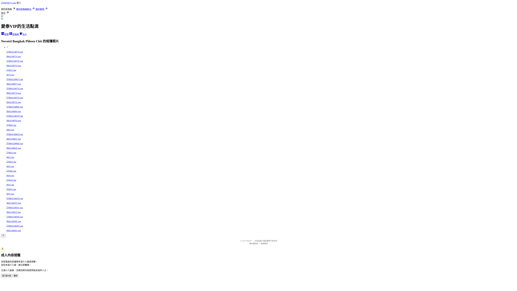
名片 (25, 34)
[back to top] (3, 235)
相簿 (6, 34)
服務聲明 (264, 243)
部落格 (15, 34)
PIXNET (249, 241)
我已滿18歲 (6, 276)
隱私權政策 (253, 243)
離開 (15, 276)
